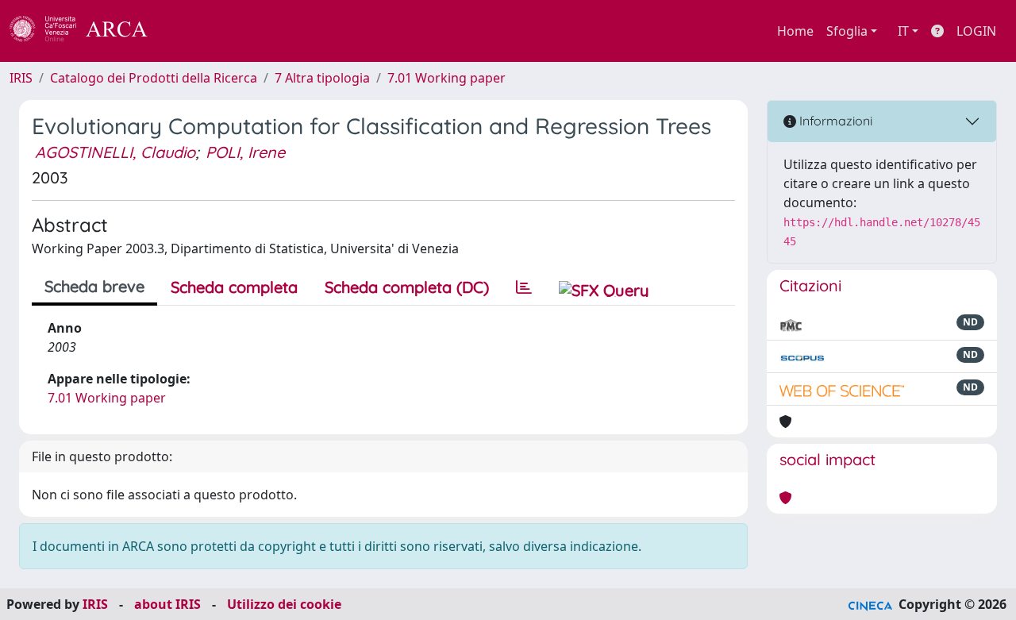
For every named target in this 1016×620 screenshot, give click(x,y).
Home (795, 31)
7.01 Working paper (446, 78)
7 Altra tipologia (322, 78)
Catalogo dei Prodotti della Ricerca (153, 78)
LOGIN (976, 31)
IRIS (21, 78)
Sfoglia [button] (847, 31)
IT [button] (903, 31)
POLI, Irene (245, 152)
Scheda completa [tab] (234, 287)
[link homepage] (87, 31)
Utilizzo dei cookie (284, 604)
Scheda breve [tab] (94, 286)
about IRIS (167, 604)
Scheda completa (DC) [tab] (407, 287)
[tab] (523, 287)
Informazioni (834, 121)
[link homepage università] (190, 31)
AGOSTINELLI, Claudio (115, 152)
